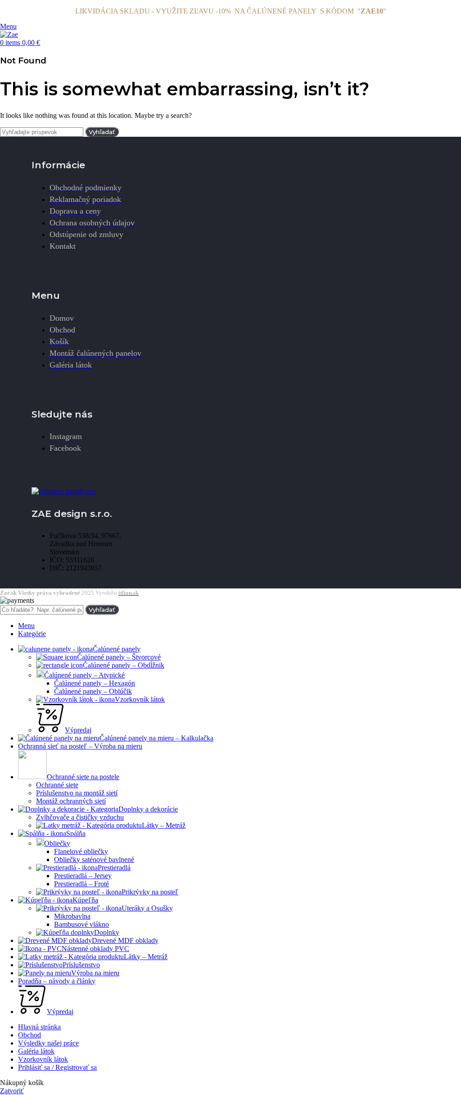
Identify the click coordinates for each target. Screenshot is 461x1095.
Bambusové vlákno (81, 924)
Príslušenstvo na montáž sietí (77, 793)
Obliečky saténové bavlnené (94, 859)
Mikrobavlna (72, 916)
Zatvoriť (12, 1091)
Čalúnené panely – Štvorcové (119, 657)
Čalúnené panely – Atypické (84, 675)
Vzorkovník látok (140, 699)
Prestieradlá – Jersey (83, 876)
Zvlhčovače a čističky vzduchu (80, 817)
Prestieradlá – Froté (81, 884)
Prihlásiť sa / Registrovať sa (57, 1067)
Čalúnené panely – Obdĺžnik (123, 665)
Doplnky (106, 932)
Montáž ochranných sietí (71, 801)
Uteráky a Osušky (147, 908)
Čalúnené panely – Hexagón (94, 683)
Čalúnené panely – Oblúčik (93, 691)
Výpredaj (78, 730)
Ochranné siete (57, 785)
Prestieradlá (114, 867)
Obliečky (57, 843)
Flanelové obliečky (81, 851)
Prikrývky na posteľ (150, 892)
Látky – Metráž (163, 825)
